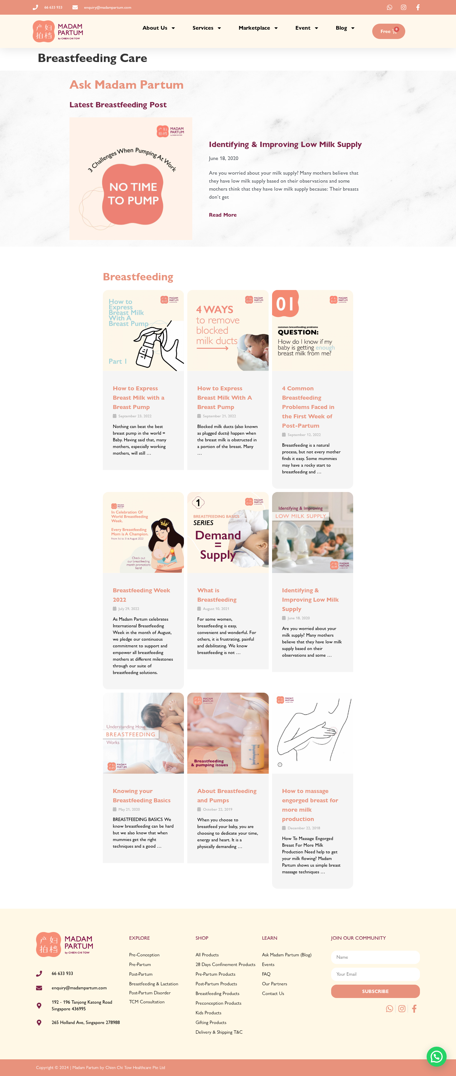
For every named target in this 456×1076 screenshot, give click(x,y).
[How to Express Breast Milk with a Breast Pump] (143, 330)
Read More (223, 214)
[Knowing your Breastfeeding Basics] (143, 733)
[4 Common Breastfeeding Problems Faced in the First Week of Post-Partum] (312, 330)
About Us (155, 27)
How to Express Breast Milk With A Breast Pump (224, 397)
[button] (437, 1057)
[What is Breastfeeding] (227, 532)
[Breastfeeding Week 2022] (143, 532)
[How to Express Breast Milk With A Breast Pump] (227, 330)
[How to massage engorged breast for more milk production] (312, 733)
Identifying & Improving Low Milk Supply (285, 144)
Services (203, 27)
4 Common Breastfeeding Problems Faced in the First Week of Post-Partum (308, 406)
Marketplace (254, 27)
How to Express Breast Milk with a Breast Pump (138, 397)
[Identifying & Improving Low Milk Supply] (312, 532)
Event (302, 27)
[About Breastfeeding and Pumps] (227, 733)
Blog (341, 27)
